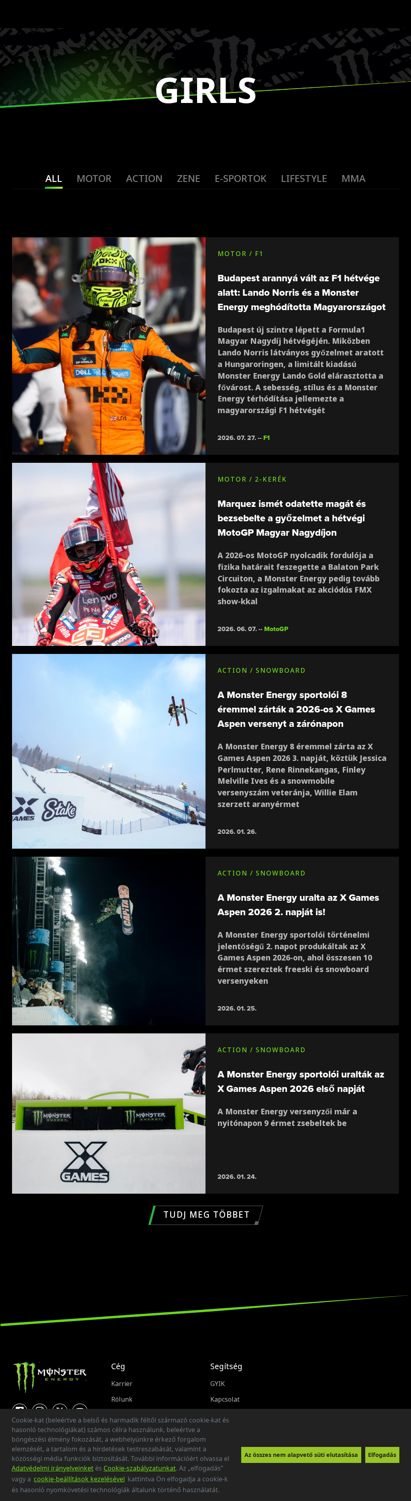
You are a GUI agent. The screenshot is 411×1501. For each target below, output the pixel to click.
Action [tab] (144, 178)
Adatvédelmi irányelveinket (53, 1468)
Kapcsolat (225, 1399)
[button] (222, 1491)
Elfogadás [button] (382, 1455)
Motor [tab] (94, 178)
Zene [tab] (188, 178)
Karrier (121, 1383)
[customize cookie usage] (227, 1492)
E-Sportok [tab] (241, 178)
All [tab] (53, 178)
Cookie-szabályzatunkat (140, 1468)
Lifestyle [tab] (304, 178)
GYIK (217, 1383)
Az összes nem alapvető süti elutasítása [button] (301, 1455)
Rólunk (121, 1399)
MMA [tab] (354, 178)
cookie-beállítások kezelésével (79, 1479)
